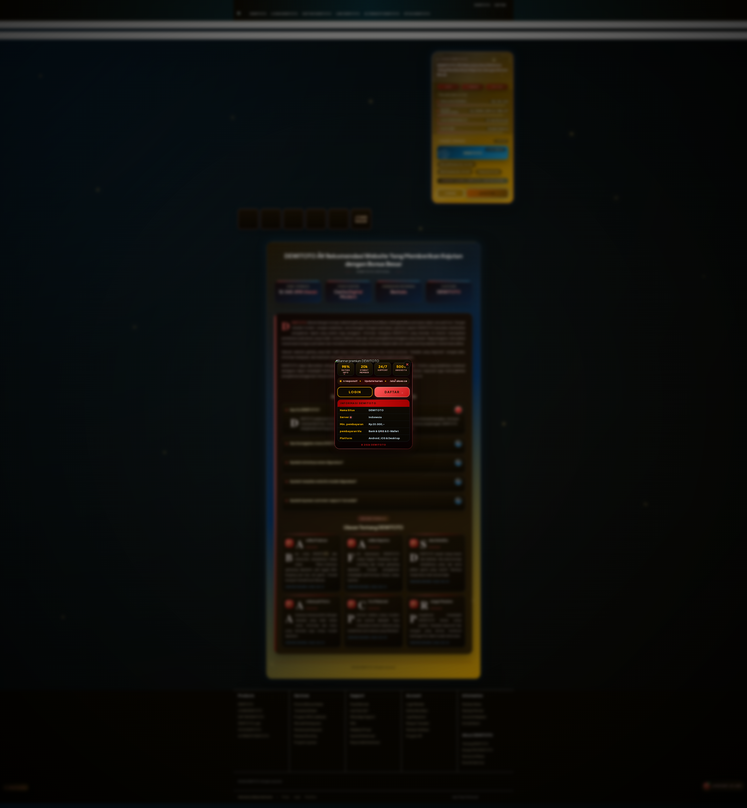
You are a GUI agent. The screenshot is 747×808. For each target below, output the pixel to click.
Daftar (392, 392)
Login (355, 392)
